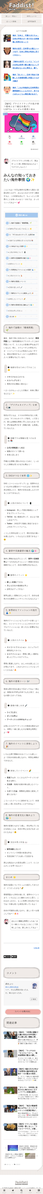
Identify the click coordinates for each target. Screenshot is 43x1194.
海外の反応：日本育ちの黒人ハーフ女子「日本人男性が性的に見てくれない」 (26, 52)
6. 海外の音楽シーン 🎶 (17, 281)
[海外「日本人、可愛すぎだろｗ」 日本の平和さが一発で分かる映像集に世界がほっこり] (7, 38)
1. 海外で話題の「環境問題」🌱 (20, 223)
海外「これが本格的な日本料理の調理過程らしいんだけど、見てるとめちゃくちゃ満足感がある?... (26, 91)
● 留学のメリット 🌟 (15, 264)
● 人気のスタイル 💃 (15, 276)
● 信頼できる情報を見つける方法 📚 (20, 240)
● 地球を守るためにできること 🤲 (20, 229)
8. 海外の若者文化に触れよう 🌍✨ (21, 305)
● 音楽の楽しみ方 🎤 (15, 287)
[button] (33, 143)
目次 (20, 215)
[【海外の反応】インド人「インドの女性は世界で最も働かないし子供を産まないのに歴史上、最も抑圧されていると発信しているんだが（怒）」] (7, 64)
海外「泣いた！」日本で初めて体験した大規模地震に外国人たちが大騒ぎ (26, 78)
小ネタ (8, 956)
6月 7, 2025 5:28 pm (11, 987)
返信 (34, 999)
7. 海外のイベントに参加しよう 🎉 (21, 293)
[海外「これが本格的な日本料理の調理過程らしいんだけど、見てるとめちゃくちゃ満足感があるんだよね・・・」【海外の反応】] (7, 90)
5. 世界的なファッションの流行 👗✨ (22, 270)
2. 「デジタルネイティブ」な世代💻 (22, 235)
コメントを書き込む (23, 1011)
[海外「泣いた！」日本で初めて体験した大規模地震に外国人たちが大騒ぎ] (7, 77)
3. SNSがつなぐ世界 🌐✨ (18, 246)
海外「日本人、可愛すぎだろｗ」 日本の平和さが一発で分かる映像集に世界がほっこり (26, 39)
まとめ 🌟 (12, 316)
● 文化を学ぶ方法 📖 (15, 311)
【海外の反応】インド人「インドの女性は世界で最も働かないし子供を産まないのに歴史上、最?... (26, 65)
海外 (15, 956)
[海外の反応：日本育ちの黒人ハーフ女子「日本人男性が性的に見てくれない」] (7, 51)
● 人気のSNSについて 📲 (16, 252)
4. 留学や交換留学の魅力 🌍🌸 (20, 258)
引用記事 (36, 948)
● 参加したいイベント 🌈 (16, 299)
